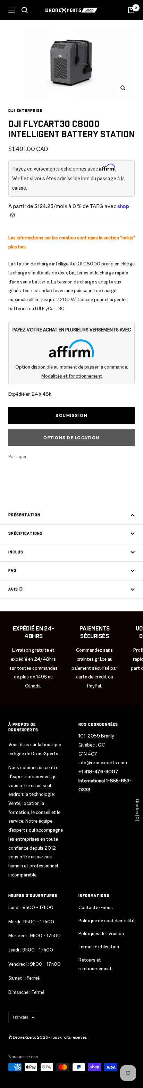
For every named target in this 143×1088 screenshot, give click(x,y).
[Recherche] (25, 10)
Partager (17, 456)
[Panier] (131, 10)
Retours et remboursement (95, 964)
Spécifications (25, 533)
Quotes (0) (137, 810)
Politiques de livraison (101, 933)
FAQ (12, 571)
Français (20, 1017)
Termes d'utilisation (98, 946)
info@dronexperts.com (102, 762)
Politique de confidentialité (106, 920)
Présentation (24, 515)
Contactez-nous (95, 907)
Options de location (71, 437)
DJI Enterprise (25, 111)
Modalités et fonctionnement (71, 376)
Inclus (15, 552)
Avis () (15, 589)
